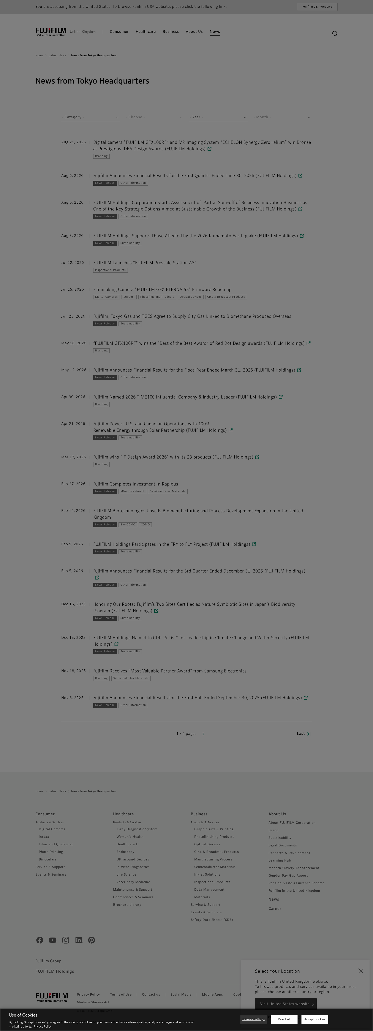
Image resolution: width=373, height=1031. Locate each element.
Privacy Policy (43, 1026)
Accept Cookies (314, 1019)
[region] (186, 1020)
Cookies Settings (253, 1019)
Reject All (284, 1019)
